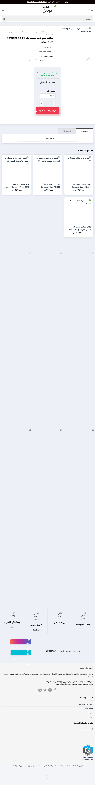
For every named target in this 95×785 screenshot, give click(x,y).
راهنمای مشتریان (87, 708)
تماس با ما (90, 712)
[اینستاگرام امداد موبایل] (20, 641)
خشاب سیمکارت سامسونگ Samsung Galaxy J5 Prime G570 (16, 185)
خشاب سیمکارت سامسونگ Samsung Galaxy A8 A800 (50, 185)
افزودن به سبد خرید (47, 110)
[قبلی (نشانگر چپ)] (92, 781)
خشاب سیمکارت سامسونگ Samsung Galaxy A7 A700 (81, 185)
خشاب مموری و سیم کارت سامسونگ (38, 60)
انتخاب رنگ (51, 91)
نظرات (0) (67, 131)
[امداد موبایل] (47, 10)
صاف (37, 89)
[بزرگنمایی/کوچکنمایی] (86, 771)
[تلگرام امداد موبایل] (21, 652)
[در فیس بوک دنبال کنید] (55, 690)
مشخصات (85, 131)
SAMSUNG (50, 138)
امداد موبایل (49, 32)
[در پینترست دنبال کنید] (40, 690)
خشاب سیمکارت (25, 32)
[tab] (84, 131)
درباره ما (90, 717)
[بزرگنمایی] (88, 59)
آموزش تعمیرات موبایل (86, 704)
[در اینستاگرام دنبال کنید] (50, 690)
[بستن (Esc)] (92, 771)
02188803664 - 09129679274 (37, 2)
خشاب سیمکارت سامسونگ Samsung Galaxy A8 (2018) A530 (78, 228)
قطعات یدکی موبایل (38, 32)
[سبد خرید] (3, 9)
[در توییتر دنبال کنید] (45, 690)
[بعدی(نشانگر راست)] (86, 781)
